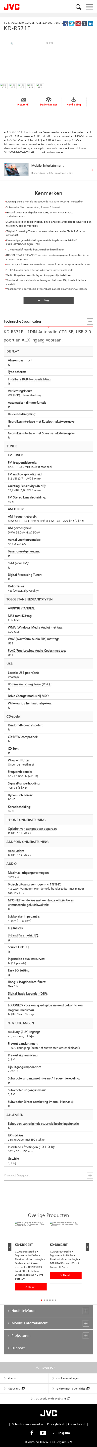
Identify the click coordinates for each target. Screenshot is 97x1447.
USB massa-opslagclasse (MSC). (29, 684)
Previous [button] (9, 1247)
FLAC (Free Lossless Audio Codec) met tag (36, 651)
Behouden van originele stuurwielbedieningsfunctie (43, 1124)
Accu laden (15, 851)
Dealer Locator (48, 104)
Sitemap (12, 1378)
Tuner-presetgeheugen (23, 551)
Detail (31, 1287)
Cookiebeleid (76, 1424)
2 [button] (44, 1300)
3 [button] (47, 1300)
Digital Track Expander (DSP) (27, 994)
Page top (48, 1368)
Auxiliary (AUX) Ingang (23, 1032)
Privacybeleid (55, 1424)
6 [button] (55, 1300)
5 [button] (52, 1300)
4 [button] (49, 1300)
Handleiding (74, 104)
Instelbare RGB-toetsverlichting (29, 379)
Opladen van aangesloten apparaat (32, 829)
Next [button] (87, 1247)
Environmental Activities (70, 1388)
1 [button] (41, 1300)
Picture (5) (23, 104)
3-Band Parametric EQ (23, 935)
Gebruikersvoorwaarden (27, 1424)
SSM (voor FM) (18, 563)
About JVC (14, 1388)
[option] (32, 1259)
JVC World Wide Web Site (50, 1398)
